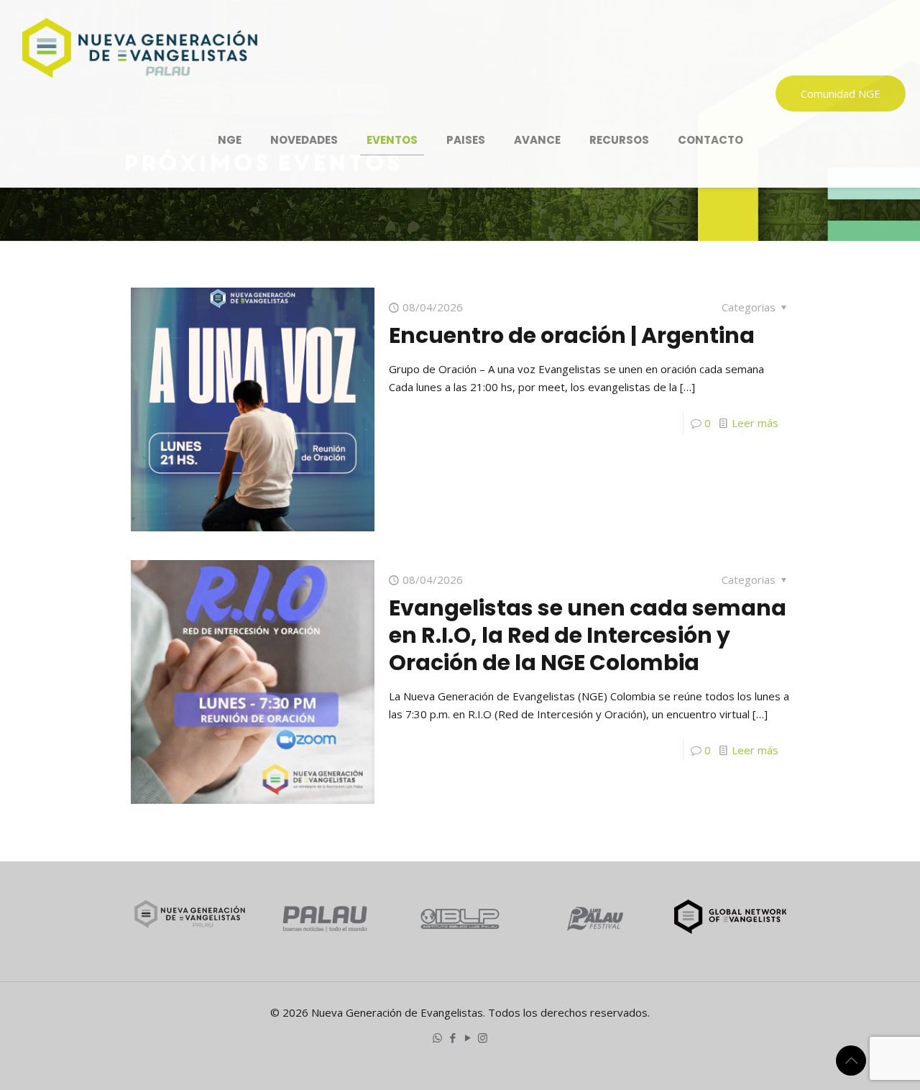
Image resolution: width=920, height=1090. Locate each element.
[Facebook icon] (452, 1037)
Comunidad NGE (840, 93)
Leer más (755, 423)
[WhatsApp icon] (437, 1037)
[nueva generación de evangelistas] (139, 46)
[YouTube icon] (467, 1037)
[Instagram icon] (482, 1037)
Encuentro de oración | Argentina (572, 335)
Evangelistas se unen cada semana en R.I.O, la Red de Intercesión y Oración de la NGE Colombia (587, 635)
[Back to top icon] (851, 1060)
